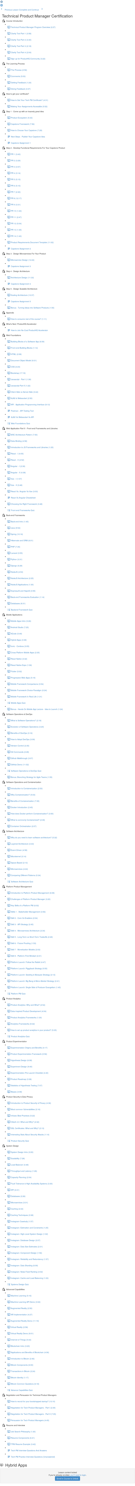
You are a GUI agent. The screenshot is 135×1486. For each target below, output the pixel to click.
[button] (1, 2)
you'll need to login (78, 1475)
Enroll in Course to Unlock (67, 1478)
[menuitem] (1, 6)
